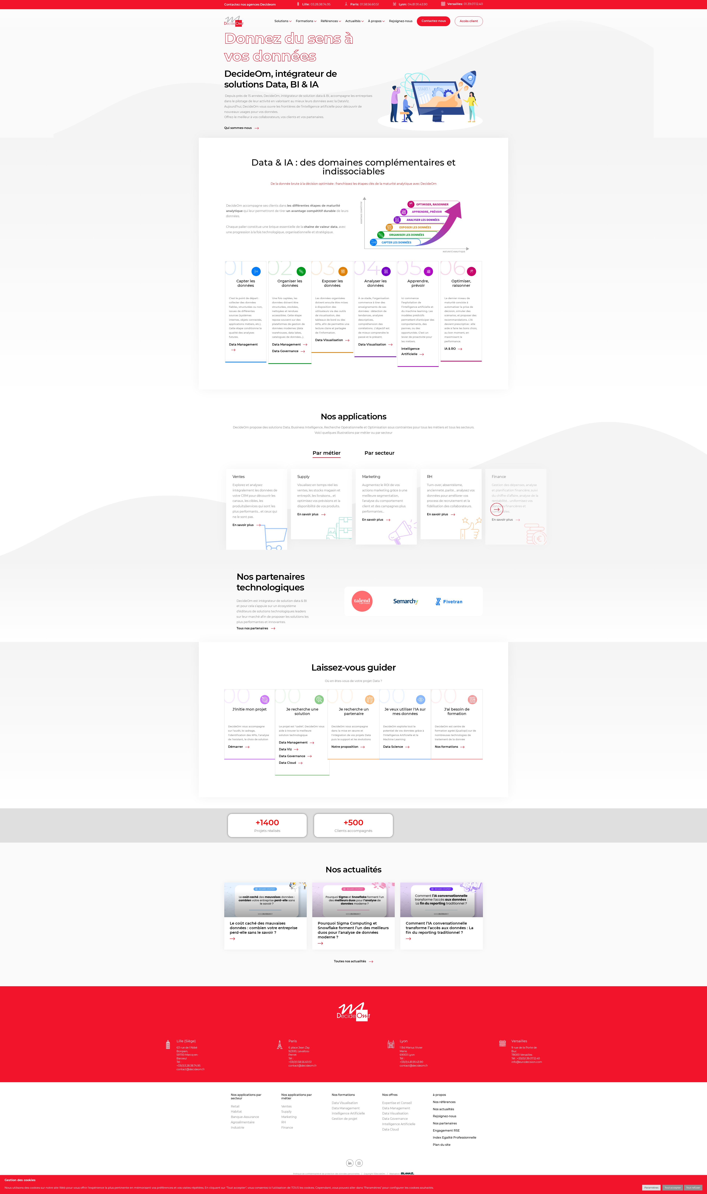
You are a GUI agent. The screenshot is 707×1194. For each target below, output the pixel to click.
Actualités (352, 21)
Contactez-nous (434, 21)
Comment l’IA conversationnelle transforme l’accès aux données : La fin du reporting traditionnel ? (439, 928)
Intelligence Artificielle (410, 351)
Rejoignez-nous (400, 21)
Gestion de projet (344, 1119)
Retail (235, 1106)
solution (309, 96)
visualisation (327, 315)
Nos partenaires (445, 1123)
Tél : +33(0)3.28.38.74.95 (189, 1063)
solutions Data (279, 427)
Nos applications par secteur (246, 1096)
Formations (304, 21)
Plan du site (442, 1144)
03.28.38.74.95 (320, 4)
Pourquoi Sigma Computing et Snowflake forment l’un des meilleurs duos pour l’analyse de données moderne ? (353, 930)
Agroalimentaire (243, 1122)
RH (429, 476)
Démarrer (235, 746)
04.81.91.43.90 (418, 4)
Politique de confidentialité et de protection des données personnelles (326, 1174)
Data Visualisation (329, 340)
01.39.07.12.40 (473, 4)
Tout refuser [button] (693, 1187)
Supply (303, 476)
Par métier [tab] (327, 453)
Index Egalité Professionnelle (454, 1137)
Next (496, 509)
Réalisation (394, 1174)
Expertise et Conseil (397, 1103)
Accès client (469, 21)
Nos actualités (443, 1109)
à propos (439, 1095)
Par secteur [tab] (380, 453)
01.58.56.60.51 (369, 4)
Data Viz (285, 749)
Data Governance (285, 351)
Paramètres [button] (651, 1187)
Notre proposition (344, 746)
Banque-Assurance (245, 1117)
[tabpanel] (353, 509)
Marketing (371, 476)
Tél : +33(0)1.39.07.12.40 (525, 1058)
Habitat (236, 1111)
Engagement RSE (446, 1130)
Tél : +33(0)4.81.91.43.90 (411, 1060)
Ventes (239, 476)
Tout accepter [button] (673, 1187)
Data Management (243, 344)
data (319, 96)
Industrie (237, 1127)
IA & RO (450, 348)
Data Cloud (287, 763)
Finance (499, 476)
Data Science (393, 746)
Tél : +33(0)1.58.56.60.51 (300, 1060)
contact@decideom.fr (191, 1069)
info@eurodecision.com (526, 1062)
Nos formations (446, 746)
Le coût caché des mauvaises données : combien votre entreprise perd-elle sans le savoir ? (263, 928)
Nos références (444, 1102)
